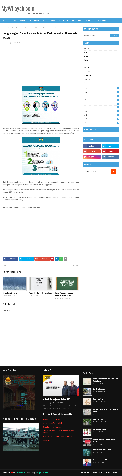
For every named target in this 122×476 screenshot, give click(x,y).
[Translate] (113, 171)
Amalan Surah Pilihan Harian (102, 450)
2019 (101, 115)
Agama (86, 48)
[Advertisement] (41, 64)
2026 (101, 88)
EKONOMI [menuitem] (22, 20)
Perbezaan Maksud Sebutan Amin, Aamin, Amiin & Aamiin (106, 380)
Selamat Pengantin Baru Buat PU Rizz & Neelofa (105, 410)
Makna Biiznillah (98, 419)
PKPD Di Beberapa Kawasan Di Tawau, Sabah (104, 440)
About (108, 473)
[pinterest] (110, 151)
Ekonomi (87, 64)
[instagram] (91, 157)
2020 (101, 111)
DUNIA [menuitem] (80, 20)
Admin (6, 43)
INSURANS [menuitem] (102, 20)
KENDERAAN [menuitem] (90, 20)
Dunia (86, 60)
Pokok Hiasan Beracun (100, 429)
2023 (101, 100)
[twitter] (110, 146)
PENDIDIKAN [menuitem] (34, 20)
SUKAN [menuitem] (61, 20)
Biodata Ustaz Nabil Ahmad (101, 460)
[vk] (110, 157)
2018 (101, 119)
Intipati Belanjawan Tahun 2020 (57, 399)
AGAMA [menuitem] (45, 20)
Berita (86, 56)
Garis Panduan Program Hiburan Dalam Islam (64, 294)
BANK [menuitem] (53, 20)
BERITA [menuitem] (13, 20)
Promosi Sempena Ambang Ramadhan (57, 436)
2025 (101, 92)
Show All (46, 440)
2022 (101, 103)
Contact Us (115, 473)
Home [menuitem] (5, 20)
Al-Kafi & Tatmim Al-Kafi (52, 419)
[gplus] (91, 151)
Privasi (95, 473)
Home (5, 28)
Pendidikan (11, 28)
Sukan (86, 83)
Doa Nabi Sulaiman (99, 389)
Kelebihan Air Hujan (10, 293)
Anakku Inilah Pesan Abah (52, 423)
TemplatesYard (20, 473)
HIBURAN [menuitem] (70, 20)
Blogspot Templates (42, 473)
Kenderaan (87, 75)
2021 (101, 107)
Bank (85, 52)
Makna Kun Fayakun (99, 399)
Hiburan (86, 68)
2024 (101, 96)
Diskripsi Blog (85, 473)
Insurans (87, 71)
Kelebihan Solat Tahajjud (52, 427)
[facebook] (91, 146)
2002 (101, 123)
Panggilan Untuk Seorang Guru (40, 293)
